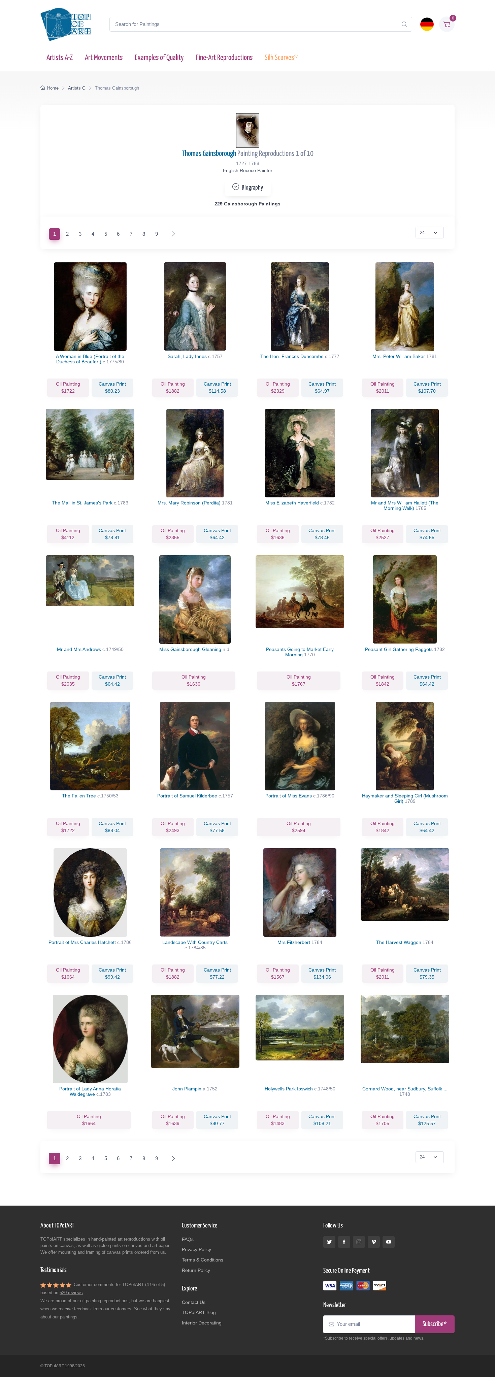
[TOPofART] (65, 24)
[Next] (172, 234)
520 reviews (71, 1292)
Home (53, 88)
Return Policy (196, 1270)
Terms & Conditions (202, 1260)
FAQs (188, 1239)
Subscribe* (435, 1324)
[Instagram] (359, 1242)
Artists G (77, 88)
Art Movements (104, 58)
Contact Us (193, 1302)
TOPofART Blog (199, 1312)
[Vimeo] (374, 1242)
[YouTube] (389, 1242)
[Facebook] (344, 1242)
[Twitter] (329, 1242)
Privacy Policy (196, 1249)
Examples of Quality (159, 58)
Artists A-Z (59, 58)
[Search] (404, 24)
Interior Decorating (202, 1322)
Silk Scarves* (281, 58)
